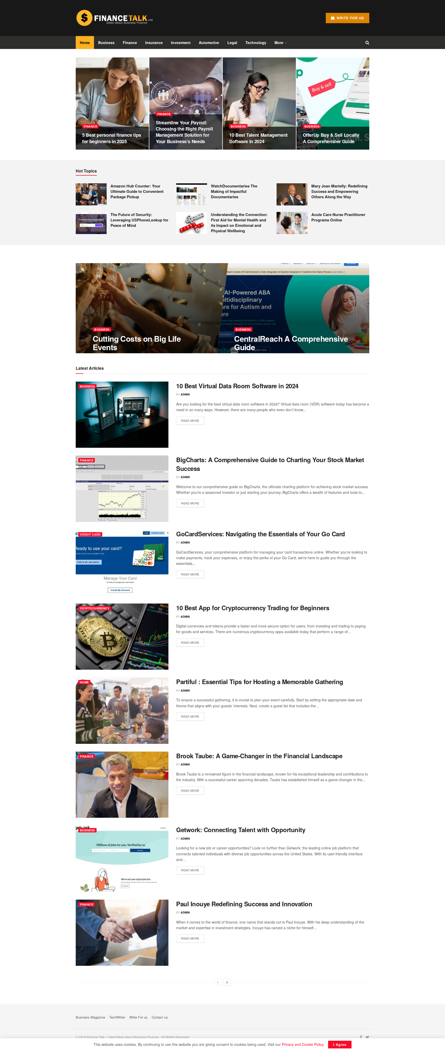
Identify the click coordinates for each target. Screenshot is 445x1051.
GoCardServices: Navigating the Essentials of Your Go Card (260, 533)
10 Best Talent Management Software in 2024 (258, 138)
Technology (255, 42)
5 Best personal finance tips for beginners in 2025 (111, 138)
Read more (190, 420)
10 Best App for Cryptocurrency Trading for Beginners (252, 607)
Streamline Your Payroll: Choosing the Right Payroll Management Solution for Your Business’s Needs (184, 132)
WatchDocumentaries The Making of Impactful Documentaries (234, 191)
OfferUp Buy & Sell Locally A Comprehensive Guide (331, 138)
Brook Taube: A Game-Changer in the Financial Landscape (259, 755)
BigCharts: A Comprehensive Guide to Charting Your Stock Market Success (270, 464)
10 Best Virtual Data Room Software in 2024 (237, 385)
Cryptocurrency (94, 608)
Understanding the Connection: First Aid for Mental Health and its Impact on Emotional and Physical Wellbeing (239, 223)
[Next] (227, 982)
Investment (181, 42)
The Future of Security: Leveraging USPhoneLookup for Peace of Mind (139, 220)
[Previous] (218, 982)
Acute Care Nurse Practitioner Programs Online (338, 217)
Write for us (349, 17)
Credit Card (90, 534)
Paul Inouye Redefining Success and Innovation (244, 903)
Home (85, 42)
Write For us (138, 1017)
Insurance (154, 42)
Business (106, 42)
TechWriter (117, 1017)
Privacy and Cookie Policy (302, 1044)
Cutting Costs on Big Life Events (137, 342)
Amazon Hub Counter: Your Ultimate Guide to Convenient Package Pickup (137, 191)
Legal (232, 42)
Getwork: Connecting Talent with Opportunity (240, 829)
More (279, 42)
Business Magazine (90, 1017)
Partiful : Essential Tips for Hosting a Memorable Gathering (259, 681)
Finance (130, 42)
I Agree (339, 1044)
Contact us (160, 1017)
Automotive (209, 42)
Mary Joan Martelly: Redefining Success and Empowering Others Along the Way (339, 191)
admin (185, 394)
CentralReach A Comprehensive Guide (291, 342)
